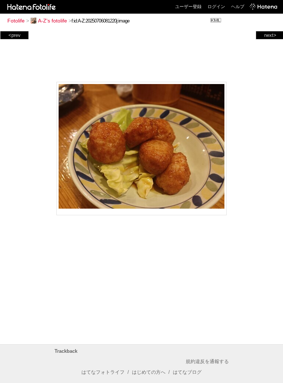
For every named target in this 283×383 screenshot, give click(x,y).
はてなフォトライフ (103, 372)
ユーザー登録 (188, 6)
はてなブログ (187, 372)
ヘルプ (237, 6)
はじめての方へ (148, 372)
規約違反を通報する (207, 361)
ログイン (216, 6)
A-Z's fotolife (52, 21)
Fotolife (16, 21)
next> (270, 35)
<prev (14, 35)
